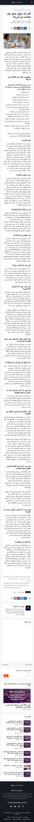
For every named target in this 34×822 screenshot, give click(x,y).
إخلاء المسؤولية (7, 819)
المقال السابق (28, 664)
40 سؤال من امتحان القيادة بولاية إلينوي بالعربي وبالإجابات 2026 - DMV (13, 759)
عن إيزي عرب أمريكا (17, 817)
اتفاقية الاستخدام (16, 819)
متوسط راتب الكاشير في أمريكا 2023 (13, 765)
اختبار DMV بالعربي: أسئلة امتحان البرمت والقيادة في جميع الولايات (18, 706)
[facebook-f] (23, 806)
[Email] (15, 28)
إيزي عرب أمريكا (25, 21)
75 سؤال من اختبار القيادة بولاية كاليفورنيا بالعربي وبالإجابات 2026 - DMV (14, 745)
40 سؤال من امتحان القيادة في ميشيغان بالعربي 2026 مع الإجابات (14, 721)
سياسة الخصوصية (26, 819)
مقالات (14, 592)
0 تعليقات (12, 22)
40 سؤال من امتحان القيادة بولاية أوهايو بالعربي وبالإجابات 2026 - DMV (13, 752)
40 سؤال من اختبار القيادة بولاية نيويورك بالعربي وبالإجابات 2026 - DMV (14, 729)
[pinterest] (11, 806)
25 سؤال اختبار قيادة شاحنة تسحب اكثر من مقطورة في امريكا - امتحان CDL (13, 773)
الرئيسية (25, 817)
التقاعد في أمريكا (18, 9)
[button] (32, 2)
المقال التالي (5, 664)
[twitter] (19, 806)
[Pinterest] (18, 28)
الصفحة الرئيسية (27, 9)
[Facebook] (25, 28)
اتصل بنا (8, 817)
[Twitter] (21, 28)
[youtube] (15, 806)
